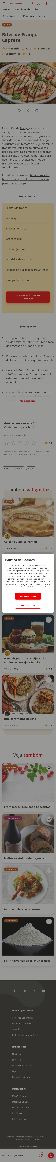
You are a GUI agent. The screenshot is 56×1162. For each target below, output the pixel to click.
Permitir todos (28, 596)
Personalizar (28, 605)
